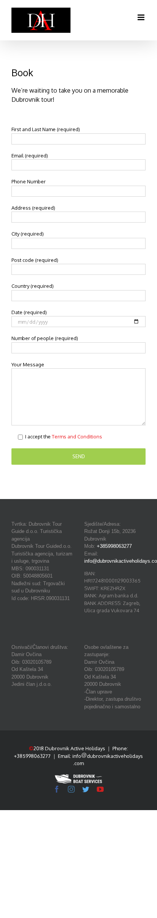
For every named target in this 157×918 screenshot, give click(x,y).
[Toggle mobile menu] (142, 17)
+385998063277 (114, 546)
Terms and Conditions (77, 436)
